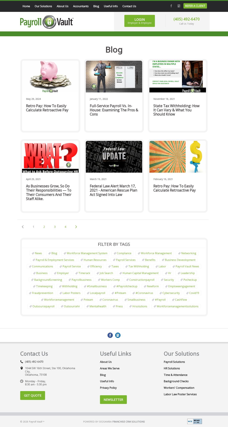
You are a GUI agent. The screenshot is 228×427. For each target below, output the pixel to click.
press (119, 306)
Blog (54, 253)
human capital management (141, 273)
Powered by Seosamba (114, 421)
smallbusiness (136, 299)
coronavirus (110, 299)
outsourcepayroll (43, 306)
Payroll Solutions (174, 361)
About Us (106, 361)
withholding (69, 286)
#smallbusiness (97, 286)
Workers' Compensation (179, 387)
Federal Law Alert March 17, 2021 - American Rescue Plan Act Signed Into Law (113, 190)
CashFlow (181, 299)
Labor (162, 266)
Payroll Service (72, 266)
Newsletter (113, 400)
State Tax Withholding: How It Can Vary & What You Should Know (176, 110)
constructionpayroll (141, 280)
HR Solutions (172, 368)
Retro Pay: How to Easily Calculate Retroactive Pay (47, 108)
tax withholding (138, 266)
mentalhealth (97, 306)
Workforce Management (156, 253)
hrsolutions (139, 306)
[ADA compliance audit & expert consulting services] (194, 421)
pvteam (88, 299)
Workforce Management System (87, 253)
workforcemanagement (59, 299)
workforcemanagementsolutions (177, 306)
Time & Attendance (175, 375)
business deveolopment (180, 260)
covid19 (194, 293)
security (169, 280)
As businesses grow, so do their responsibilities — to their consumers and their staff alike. (48, 192)
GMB (178, 6)
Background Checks (176, 381)
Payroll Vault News (187, 266)
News (38, 253)
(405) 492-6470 (187, 19)
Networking (188, 253)
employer (63, 273)
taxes (115, 266)
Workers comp (110, 280)
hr (169, 273)
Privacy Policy (108, 387)
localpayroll (97, 293)
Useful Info (107, 381)
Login (140, 20)
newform (153, 286)
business (42, 273)
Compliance (124, 253)
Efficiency (96, 266)
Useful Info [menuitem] (111, 6)
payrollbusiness (81, 280)
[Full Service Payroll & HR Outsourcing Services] (47, 22)
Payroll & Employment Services (55, 260)
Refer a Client (195, 6)
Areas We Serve (110, 368)
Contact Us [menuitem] (129, 6)
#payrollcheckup (126, 286)
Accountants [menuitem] (81, 6)
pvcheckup (190, 280)
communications (42, 266)
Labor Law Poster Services (180, 394)
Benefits (150, 260)
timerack (84, 273)
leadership (188, 273)
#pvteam (120, 293)
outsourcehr (72, 306)
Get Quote (32, 395)
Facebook (170, 6)
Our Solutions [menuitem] (43, 6)
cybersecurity (171, 293)
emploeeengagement (181, 286)
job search (106, 273)
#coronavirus (144, 293)
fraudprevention (42, 293)
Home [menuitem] (26, 6)
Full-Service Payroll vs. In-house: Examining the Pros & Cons (114, 110)
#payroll (160, 299)
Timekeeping (44, 286)
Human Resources (95, 260)
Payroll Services (126, 260)
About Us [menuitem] (62, 6)
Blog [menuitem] (96, 6)
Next (76, 226)
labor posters (71, 293)
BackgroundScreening (48, 280)
